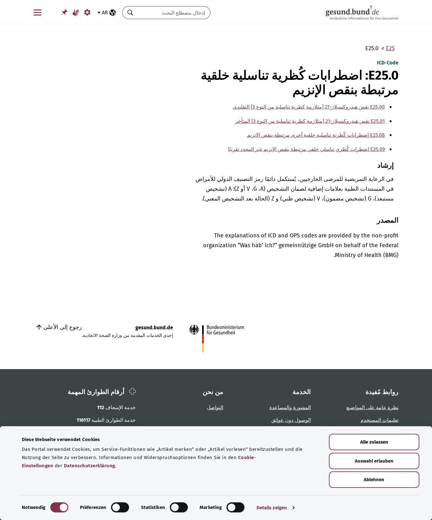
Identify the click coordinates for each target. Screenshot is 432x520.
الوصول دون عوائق (291, 420)
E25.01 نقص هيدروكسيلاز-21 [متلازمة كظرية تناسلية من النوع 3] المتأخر (310, 121)
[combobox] (174, 12)
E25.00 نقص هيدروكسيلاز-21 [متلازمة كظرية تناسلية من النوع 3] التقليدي (309, 107)
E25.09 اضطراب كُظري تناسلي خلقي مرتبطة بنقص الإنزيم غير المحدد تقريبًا (306, 149)
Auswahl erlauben (374, 461)
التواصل (215, 407)
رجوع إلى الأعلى (62, 327)
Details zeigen (271, 508)
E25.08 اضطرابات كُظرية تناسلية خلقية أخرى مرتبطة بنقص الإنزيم (316, 135)
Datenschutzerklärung (89, 466)
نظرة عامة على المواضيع (372, 407)
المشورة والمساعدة (290, 407)
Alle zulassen (374, 442)
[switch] (120, 507)
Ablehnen (374, 479)
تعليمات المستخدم (379, 420)
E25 (390, 48)
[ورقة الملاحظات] (64, 12)
